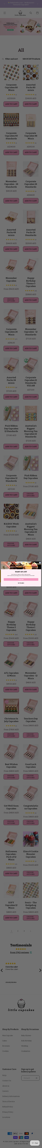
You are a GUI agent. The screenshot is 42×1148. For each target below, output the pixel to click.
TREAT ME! (21, 579)
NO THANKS (21, 583)
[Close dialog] (40, 563)
